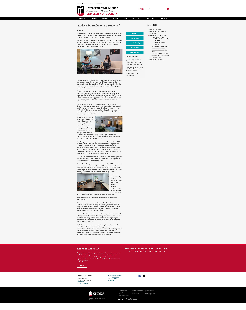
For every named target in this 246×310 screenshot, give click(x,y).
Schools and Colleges (123, 290)
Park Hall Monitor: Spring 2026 (157, 35)
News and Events (136, 19)
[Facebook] (126, 299)
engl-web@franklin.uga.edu (115, 275)
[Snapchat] (132, 299)
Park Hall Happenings (155, 29)
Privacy (133, 292)
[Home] (102, 9)
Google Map (111, 280)
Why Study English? (151, 19)
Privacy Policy (81, 281)
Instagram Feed (143, 276)
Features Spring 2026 (158, 37)
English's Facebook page (140, 276)
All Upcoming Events (155, 57)
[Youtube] (134, 299)
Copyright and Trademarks (137, 290)
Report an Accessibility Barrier (149, 291)
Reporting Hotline (148, 294)
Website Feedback (135, 293)
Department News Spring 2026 (160, 55)
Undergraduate (83, 19)
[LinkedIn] (136, 299)
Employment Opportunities (124, 295)
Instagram (131, 75)
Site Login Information (83, 283)
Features (134, 33)
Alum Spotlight (135, 38)
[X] (128, 299)
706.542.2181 (114, 278)
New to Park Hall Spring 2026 (160, 53)
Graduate (94, 19)
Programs (105, 19)
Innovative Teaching (134, 43)
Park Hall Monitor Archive (156, 59)
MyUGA (120, 293)
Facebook (135, 73)
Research (115, 19)
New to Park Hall (134, 47)
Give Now (141, 9)
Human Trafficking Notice (150, 293)
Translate (99, 3)
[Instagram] (130, 299)
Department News (134, 52)
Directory (164, 19)
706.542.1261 (115, 277)
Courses (124, 19)
